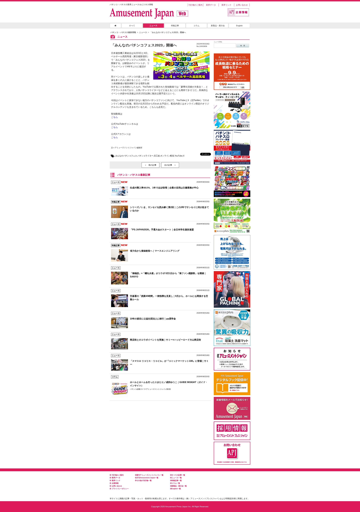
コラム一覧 (176, 483)
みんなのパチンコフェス (126, 156)
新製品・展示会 (218, 25)
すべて (132, 25)
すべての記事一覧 (178, 475)
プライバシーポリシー (120, 489)
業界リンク (226, 5)
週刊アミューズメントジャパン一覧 (149, 475)
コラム (196, 25)
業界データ (211, 5)
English (239, 25)
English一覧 (176, 489)
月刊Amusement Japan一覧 (147, 478)
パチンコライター (145, 156)
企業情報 (115, 483)
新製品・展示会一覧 (179, 486)
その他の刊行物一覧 (144, 481)
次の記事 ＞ (170, 165)
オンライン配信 (167, 156)
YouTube (179, 156)
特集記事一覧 (177, 481)
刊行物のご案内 (195, 5)
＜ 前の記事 (150, 165)
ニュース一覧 (177, 478)
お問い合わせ (242, 5)
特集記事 (175, 25)
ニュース (153, 25)
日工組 (157, 156)
